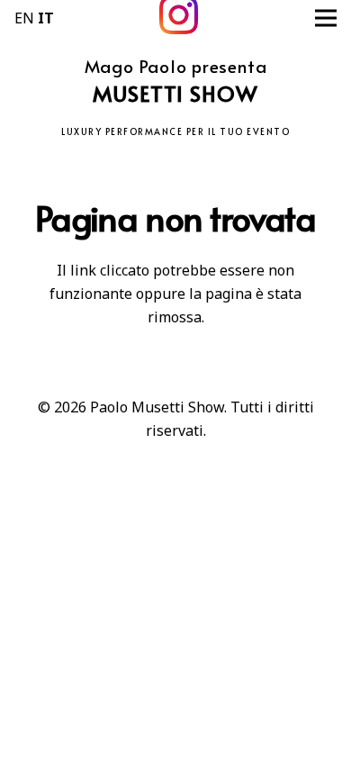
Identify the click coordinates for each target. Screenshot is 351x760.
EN (24, 18)
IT (46, 18)
